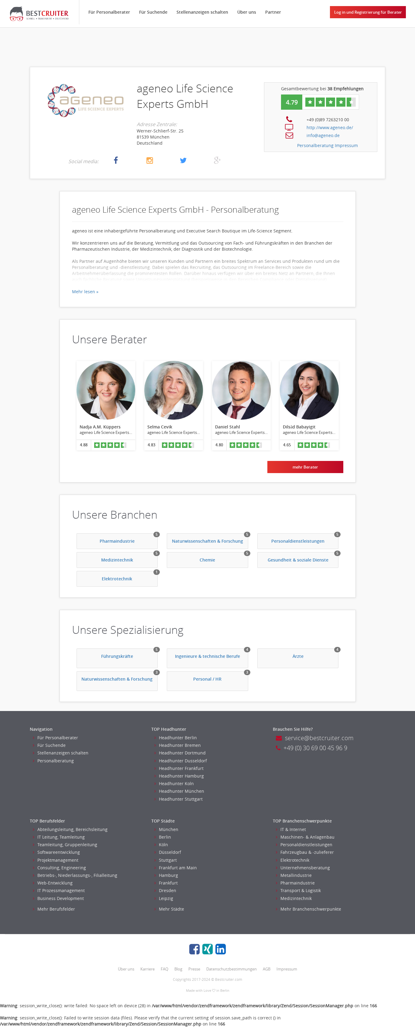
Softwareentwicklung (58, 852)
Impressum (286, 969)
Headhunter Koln (176, 783)
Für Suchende (153, 12)
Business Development (60, 898)
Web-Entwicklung (55, 883)
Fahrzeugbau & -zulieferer (307, 852)
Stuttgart (168, 860)
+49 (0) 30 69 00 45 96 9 (315, 748)
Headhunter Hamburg (181, 776)
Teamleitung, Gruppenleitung (67, 844)
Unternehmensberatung (305, 868)
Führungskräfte (117, 656)
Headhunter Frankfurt (181, 768)
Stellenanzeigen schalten (202, 12)
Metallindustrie (296, 875)
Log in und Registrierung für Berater (368, 12)
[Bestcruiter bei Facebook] (194, 949)
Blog (178, 969)
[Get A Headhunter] (39, 13)
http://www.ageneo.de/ (330, 127)
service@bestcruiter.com (319, 738)
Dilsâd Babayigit (299, 427)
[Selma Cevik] (173, 390)
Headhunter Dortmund (182, 753)
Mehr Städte (171, 909)
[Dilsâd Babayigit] (309, 390)
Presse (194, 969)
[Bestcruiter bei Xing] (207, 949)
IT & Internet (293, 829)
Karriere (147, 969)
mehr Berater (305, 467)
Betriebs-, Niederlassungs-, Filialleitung (77, 875)
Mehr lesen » (85, 291)
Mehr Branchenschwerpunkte (310, 909)
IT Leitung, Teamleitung (61, 837)
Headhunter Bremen (180, 745)
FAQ (164, 969)
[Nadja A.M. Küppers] (106, 390)
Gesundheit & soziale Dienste (298, 560)
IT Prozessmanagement (61, 890)
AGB (266, 969)
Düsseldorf (170, 852)
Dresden (167, 890)
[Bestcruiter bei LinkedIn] (220, 949)
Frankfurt (168, 883)
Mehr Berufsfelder (56, 909)
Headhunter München (181, 791)
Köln (163, 844)
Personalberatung (55, 761)
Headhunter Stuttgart (181, 799)
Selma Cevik (159, 427)
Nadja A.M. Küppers (100, 427)
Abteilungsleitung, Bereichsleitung (72, 829)
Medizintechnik (117, 560)
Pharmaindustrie (117, 541)
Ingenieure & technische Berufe (207, 656)
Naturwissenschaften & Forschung (207, 541)
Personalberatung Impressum (327, 145)
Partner (273, 12)
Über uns (246, 12)
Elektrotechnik (117, 579)
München (168, 829)
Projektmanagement (57, 860)
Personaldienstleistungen (297, 541)
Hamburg (168, 875)
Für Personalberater (109, 12)
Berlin (165, 837)
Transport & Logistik (300, 890)
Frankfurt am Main (178, 868)
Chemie (207, 560)
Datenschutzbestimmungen (231, 969)
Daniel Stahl (227, 427)
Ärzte (298, 656)
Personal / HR (207, 679)
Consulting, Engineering (61, 868)
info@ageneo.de (323, 135)
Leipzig (166, 898)
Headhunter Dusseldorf (183, 761)
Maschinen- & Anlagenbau (307, 837)
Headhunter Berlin (178, 737)
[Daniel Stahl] (241, 390)
